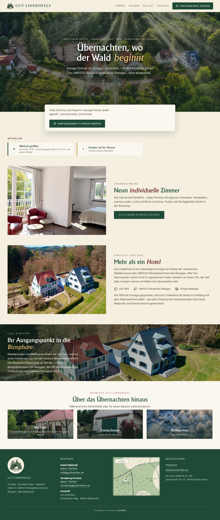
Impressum (171, 465)
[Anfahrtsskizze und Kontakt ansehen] (136, 476)
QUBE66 (122, 510)
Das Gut (148, 5)
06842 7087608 (68, 468)
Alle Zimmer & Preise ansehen (139, 214)
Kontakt (163, 5)
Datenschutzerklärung (177, 470)
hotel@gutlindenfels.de (72, 472)
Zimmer (120, 5)
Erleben (134, 5)
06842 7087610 (68, 481)
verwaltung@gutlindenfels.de (75, 485)
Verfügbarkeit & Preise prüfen (79, 123)
